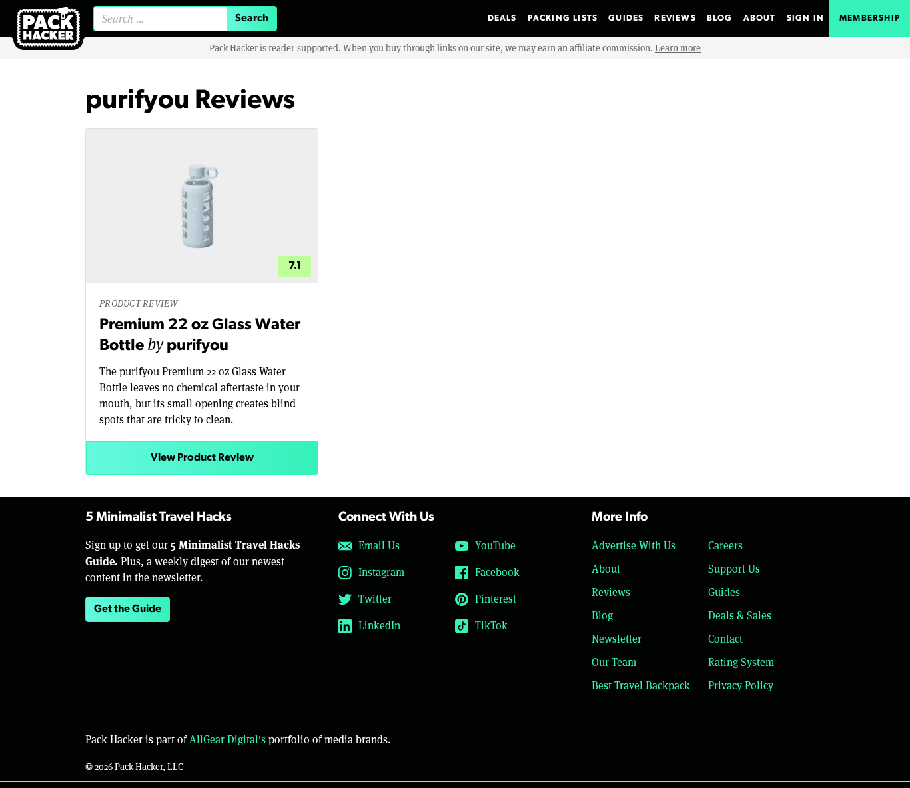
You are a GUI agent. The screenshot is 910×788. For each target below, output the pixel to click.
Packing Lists (563, 18)
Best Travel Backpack (641, 686)
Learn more (678, 48)
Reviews (674, 18)
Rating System (741, 662)
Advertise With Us (634, 546)
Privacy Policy (740, 686)
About (759, 18)
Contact (725, 639)
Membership (869, 18)
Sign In (805, 18)
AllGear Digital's (227, 740)
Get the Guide (127, 609)
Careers (725, 546)
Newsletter (617, 639)
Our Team (614, 662)
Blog (720, 18)
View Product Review (202, 458)
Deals (502, 18)
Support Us (734, 569)
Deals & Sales (739, 616)
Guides (626, 18)
